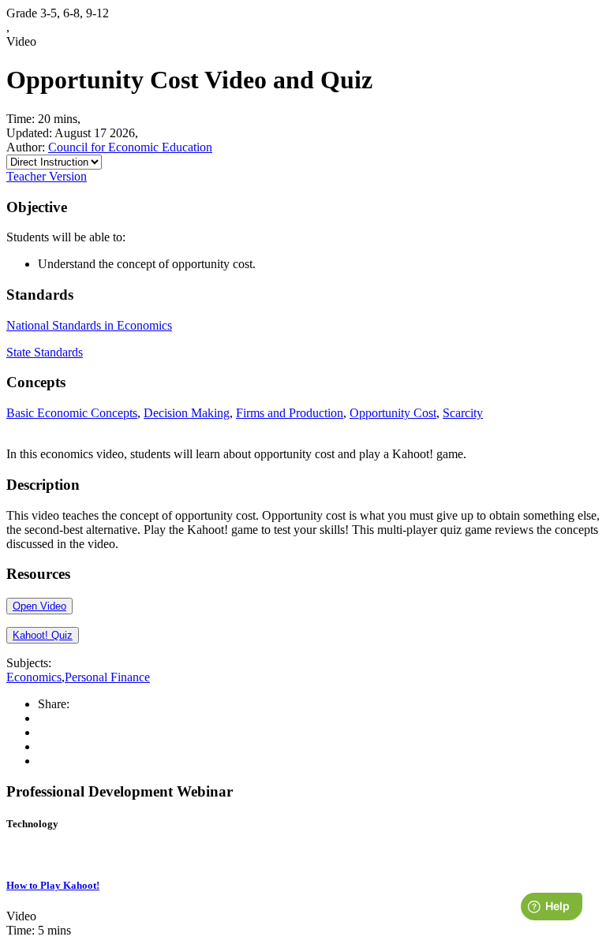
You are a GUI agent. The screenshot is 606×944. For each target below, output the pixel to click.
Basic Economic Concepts (71, 413)
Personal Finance (107, 677)
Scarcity (463, 413)
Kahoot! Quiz (43, 635)
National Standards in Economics (89, 325)
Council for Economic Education (130, 147)
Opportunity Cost (393, 413)
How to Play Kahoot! (52, 885)
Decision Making (187, 413)
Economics (34, 677)
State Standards (44, 352)
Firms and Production (289, 413)
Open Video (39, 606)
